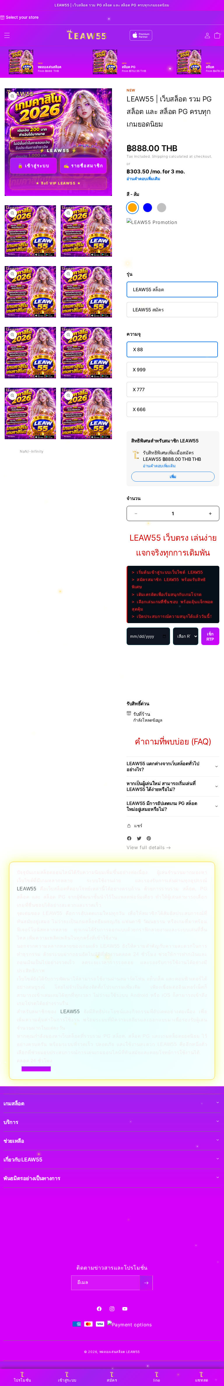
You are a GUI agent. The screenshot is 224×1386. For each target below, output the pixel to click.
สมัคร (112, 1380)
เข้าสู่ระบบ (67, 1380)
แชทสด (201, 1380)
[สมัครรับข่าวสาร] (146, 1282)
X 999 (139, 370)
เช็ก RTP (210, 637)
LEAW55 (26, 888)
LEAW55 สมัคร (148, 310)
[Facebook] (131, 839)
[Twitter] (140, 839)
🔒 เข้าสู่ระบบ (34, 165)
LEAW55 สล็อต (148, 289)
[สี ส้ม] (132, 207)
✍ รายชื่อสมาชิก (83, 165)
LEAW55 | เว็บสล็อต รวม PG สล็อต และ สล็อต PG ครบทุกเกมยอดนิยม (112, 5)
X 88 (138, 349)
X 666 (139, 409)
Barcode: (169, 135)
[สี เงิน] (161, 207)
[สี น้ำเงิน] (147, 207)
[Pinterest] (150, 839)
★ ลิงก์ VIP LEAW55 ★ (58, 183)
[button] (7, 35)
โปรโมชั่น (22, 1380)
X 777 (138, 389)
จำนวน (134, 498)
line (156, 1380)
